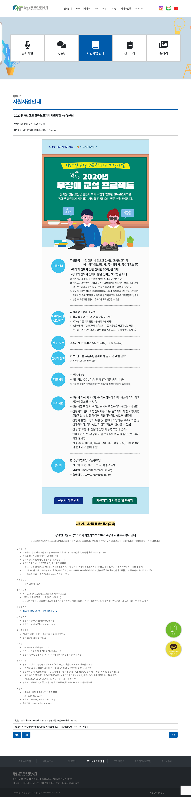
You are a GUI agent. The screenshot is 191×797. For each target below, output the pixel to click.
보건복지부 (24, 761)
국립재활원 (95, 761)
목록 (173, 734)
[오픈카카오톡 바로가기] (173, 649)
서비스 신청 (126, 8)
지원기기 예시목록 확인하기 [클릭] (95, 523)
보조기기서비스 (83, 8)
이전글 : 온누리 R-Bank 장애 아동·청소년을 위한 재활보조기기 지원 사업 (45, 720)
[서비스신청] (173, 630)
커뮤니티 (139, 8)
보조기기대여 (100, 8)
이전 (17, 734)
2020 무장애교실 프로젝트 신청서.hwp (40, 129)
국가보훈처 (143, 761)
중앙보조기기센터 (72, 761)
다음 (26, 734)
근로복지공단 (166, 761)
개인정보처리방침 (157, 792)
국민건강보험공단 (119, 761)
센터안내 (67, 8)
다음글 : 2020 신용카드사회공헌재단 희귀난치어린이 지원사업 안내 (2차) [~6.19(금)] (51, 726)
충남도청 (48, 761)
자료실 (113, 8)
